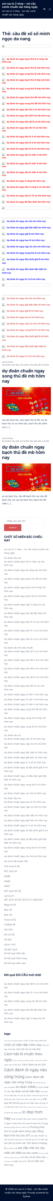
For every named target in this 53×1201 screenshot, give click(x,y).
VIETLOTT (9, 896)
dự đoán (11, 1087)
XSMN (7, 881)
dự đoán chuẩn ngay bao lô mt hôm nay (24, 738)
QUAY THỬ (10, 944)
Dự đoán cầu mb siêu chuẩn (34, 365)
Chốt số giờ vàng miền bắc (35, 1041)
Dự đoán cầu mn (12, 798)
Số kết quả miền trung (15, 958)
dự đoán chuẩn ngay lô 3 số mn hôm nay (25, 825)
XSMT (7, 886)
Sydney (26, 1196)
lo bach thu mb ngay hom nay (37, 1107)
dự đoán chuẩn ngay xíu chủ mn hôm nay (25, 856)
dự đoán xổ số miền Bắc (25, 1091)
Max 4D (8, 914)
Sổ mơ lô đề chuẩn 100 (16, 861)
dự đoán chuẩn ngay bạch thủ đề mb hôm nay (23, 452)
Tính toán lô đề (12, 866)
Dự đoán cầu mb (10, 365)
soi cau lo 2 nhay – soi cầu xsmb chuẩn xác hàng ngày (20, 5)
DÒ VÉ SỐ (9, 934)
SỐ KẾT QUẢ (10, 949)
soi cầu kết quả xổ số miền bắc (35, 1140)
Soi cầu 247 (23, 1135)
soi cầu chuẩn (37, 1135)
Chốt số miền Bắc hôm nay (22, 1045)
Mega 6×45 (10, 904)
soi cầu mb (26, 1148)
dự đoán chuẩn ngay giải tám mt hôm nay (25, 757)
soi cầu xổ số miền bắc (33, 1157)
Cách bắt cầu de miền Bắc (28, 1049)
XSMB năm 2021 (20, 1161)
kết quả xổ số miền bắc (27, 1103)
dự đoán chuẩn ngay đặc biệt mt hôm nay (25, 752)
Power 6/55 (10, 919)
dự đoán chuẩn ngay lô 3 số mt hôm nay (25, 762)
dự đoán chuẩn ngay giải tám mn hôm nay (25, 820)
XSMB (7, 876)
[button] (44, 9)
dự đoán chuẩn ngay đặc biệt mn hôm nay (26, 815)
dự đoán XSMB (25, 1087)
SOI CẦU (8, 929)
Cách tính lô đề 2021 (12, 1065)
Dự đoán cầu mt (12, 735)
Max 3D (8, 909)
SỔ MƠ (7, 939)
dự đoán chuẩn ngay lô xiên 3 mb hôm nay (26, 699)
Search (12, 527)
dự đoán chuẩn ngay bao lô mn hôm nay (25, 802)
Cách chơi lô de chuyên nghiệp (23, 1060)
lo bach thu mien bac (12, 1113)
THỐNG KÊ (9, 924)
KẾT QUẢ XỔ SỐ (12, 891)
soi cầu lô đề (12, 1148)
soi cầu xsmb (30, 1153)
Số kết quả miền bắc (14, 953)
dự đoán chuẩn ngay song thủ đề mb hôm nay (23, 376)
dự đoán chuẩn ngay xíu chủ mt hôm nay (25, 793)
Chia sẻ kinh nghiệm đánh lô (13, 1041)
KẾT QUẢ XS (10, 871)
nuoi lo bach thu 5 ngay (37, 1123)
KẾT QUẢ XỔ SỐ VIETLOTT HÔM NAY (23, 899)
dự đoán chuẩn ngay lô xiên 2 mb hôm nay (26, 694)
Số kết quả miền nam (15, 963)
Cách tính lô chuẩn (41, 1060)
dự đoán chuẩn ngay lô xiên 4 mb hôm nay (26, 704)
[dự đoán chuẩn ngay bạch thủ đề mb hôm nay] (26, 477)
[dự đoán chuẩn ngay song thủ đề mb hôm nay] (26, 400)
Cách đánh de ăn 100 (34, 1064)
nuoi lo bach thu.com (21, 1119)
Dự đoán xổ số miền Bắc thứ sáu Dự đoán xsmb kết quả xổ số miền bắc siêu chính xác (26, 1095)
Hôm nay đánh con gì (34, 1099)
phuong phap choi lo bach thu (16, 1127)
